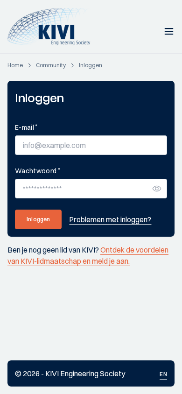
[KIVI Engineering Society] (52, 26)
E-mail (26, 127)
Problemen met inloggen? (110, 219)
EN (163, 374)
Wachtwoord (37, 170)
